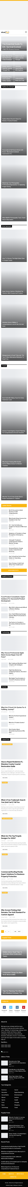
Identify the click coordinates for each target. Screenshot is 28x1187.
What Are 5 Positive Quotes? (16, 722)
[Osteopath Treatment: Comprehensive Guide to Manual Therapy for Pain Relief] (4, 541)
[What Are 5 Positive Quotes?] (4, 724)
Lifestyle (16, 1102)
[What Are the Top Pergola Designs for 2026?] (14, 825)
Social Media (5, 1095)
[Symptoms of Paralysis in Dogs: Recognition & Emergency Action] (4, 535)
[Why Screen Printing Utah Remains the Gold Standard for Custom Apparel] (14, 899)
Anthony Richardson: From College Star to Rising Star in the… (17, 1127)
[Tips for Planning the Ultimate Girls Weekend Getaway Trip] (14, 986)
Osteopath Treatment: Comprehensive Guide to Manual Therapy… (15, 541)
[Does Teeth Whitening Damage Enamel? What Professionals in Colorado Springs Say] (4, 615)
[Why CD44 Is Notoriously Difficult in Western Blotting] (4, 609)
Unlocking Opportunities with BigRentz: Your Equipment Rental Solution (19, 70)
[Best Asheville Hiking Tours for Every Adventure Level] (14, 385)
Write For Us (20, 1174)
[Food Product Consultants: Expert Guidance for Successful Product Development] (14, 587)
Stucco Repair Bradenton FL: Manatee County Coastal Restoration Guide (12, 764)
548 (15, 931)
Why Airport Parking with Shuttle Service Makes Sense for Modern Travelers (12, 463)
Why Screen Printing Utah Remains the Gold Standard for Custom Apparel (13, 912)
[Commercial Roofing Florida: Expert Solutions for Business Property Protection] (14, 861)
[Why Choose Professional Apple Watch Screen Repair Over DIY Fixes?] (14, 643)
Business (4, 782)
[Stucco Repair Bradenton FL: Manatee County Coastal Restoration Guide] (14, 751)
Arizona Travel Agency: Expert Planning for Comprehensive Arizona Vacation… (13, 431)
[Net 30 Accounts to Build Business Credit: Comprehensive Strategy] (4, 511)
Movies (3, 1097)
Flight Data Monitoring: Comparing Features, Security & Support (17, 671)
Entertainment (18, 1095)
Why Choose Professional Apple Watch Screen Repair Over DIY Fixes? (12, 655)
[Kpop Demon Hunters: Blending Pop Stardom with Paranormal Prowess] (14, 278)
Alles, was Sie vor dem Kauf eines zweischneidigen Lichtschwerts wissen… (7, 59)
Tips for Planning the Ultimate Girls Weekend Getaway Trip (13, 992)
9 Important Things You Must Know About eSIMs (12, 974)
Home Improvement (7, 744)
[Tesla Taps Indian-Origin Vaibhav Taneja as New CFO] (4, 1078)
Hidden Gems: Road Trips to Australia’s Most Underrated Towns (12, 954)
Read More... (5, 777)
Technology (5, 1107)
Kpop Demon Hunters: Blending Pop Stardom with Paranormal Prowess (12, 292)
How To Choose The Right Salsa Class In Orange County (13, 259)
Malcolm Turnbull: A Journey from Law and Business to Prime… (17, 1119)
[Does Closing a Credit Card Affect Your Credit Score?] (4, 564)
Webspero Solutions (17, 1185)
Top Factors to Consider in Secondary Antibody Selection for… (17, 624)
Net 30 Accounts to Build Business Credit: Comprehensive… (16, 511)
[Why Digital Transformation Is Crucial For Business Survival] (4, 680)
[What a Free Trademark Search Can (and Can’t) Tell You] (14, 789)
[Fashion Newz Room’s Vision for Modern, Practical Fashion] (14, 106)
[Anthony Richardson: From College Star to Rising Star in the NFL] (4, 1127)
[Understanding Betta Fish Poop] (20, 77)
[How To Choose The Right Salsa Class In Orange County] (14, 245)
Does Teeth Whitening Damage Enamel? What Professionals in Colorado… (17, 615)
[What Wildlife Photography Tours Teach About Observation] (14, 205)
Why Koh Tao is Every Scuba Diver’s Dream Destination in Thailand (12, 497)
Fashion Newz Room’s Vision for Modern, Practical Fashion (11, 120)
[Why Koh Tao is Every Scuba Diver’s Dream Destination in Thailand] (14, 484)
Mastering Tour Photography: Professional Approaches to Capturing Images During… (13, 184)
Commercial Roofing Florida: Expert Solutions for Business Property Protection (12, 874)
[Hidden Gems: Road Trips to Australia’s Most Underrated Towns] (14, 949)
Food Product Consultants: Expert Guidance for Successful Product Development (13, 599)
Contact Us (13, 1177)
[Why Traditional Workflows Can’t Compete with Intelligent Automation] (4, 665)
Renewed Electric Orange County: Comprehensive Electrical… (16, 550)
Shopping (17, 1105)
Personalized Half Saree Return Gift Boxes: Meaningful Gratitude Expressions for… (12, 151)
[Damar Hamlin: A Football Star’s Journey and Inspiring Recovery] (4, 1135)
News (3, 1105)
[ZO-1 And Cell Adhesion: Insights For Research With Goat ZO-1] (4, 526)
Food (3, 1102)
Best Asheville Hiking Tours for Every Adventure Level (13, 399)
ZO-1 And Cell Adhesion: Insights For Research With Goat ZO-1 (18, 526)
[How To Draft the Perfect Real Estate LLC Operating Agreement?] (4, 558)
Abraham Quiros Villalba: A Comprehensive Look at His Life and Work (13, 324)
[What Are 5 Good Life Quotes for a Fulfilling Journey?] (14, 697)
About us (11, 1174)
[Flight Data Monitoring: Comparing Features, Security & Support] (4, 671)
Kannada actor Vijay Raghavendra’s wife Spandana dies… (17, 1063)
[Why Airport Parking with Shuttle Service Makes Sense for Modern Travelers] (14, 451)
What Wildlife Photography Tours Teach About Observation (13, 218)
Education (4, 1092)
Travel (16, 1107)
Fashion (16, 1097)
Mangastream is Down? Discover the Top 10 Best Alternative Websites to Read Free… (13, 357)
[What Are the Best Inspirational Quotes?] (4, 717)
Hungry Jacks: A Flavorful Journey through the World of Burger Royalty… (7, 70)
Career (16, 1090)
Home (4, 1174)
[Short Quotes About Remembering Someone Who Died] (4, 731)
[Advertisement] (14, 15)
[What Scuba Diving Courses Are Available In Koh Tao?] (4, 520)
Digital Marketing (19, 1092)
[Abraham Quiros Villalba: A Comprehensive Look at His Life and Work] (14, 311)
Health (16, 1100)
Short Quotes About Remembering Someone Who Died (17, 731)
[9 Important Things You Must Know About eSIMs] (14, 968)
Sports (3, 1100)
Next (19, 931)
